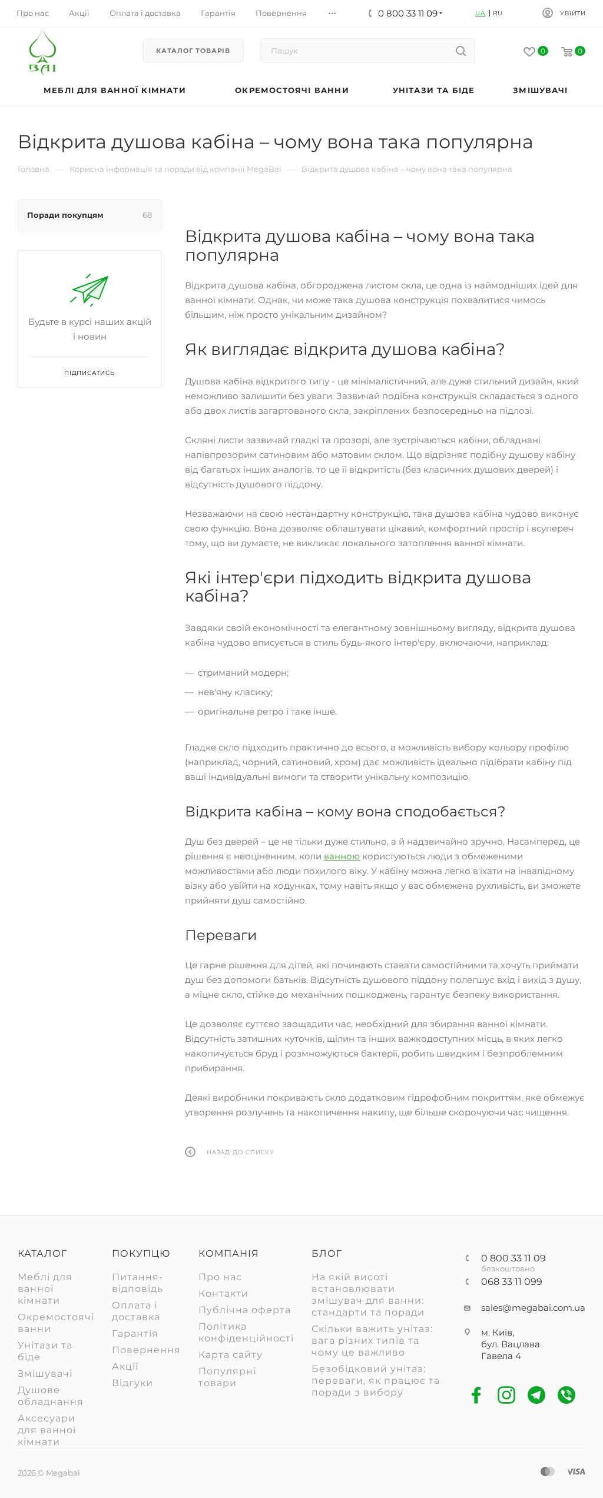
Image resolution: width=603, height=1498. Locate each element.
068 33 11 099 (511, 1282)
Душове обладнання (51, 1395)
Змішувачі (45, 1373)
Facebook (476, 1395)
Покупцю (141, 1253)
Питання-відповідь (137, 1282)
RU (498, 13)
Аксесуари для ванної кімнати (47, 1430)
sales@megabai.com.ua (533, 1307)
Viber (566, 1395)
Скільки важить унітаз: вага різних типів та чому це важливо (372, 1340)
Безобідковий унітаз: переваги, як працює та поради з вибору (376, 1380)
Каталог (42, 1253)
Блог (327, 1253)
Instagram (506, 1395)
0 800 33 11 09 (513, 1258)
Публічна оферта (244, 1310)
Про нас (220, 1277)
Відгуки (132, 1383)
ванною (342, 856)
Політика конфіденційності (246, 1332)
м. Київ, (497, 1332)
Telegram (536, 1395)
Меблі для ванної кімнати (45, 1288)
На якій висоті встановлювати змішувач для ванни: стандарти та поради (368, 1294)
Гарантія (135, 1333)
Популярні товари (227, 1377)
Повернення (146, 1350)
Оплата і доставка (136, 1311)
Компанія (228, 1253)
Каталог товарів (193, 50)
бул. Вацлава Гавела (510, 1349)
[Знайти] (460, 50)
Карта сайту (230, 1354)
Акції (125, 1366)
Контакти (223, 1293)
